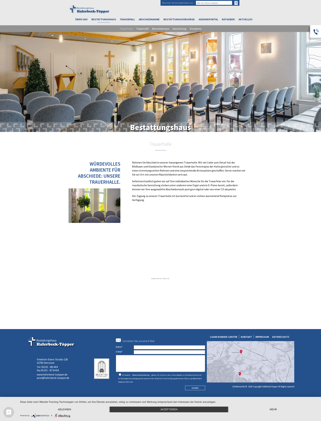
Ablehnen (64, 409)
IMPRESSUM (262, 336)
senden (195, 388)
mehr (273, 409)
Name (119, 346)
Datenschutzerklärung (140, 375)
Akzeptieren (168, 409)
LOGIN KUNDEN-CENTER (223, 336)
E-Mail (119, 351)
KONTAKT (246, 336)
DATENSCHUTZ (280, 336)
